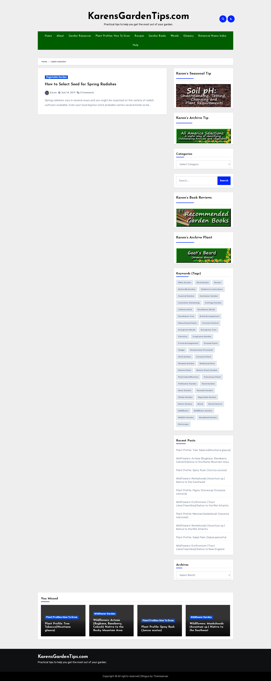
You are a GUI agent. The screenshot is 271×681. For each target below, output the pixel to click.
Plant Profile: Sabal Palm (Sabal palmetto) (201, 537)
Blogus (145, 676)
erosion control (210, 323)
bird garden (203, 282)
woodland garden (208, 417)
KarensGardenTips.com (138, 16)
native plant (184, 370)
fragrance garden (202, 336)
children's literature (212, 289)
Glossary (188, 36)
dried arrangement (209, 316)
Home (48, 36)
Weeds (175, 36)
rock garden (208, 384)
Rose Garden (184, 390)
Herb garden (184, 357)
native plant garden (207, 370)
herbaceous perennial (201, 350)
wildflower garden (203, 411)
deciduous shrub (206, 309)
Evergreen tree (208, 330)
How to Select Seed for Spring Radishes (80, 84)
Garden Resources (80, 36)
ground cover (211, 343)
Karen (53, 92)
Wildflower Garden (104, 613)
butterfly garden (186, 289)
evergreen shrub (186, 330)
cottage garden (213, 303)
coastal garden (186, 296)
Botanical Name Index (212, 36)
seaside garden (205, 390)
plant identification (188, 377)
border (217, 282)
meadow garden (186, 363)
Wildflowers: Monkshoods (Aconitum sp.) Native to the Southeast (207, 627)
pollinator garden (187, 384)
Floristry (182, 336)
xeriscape (183, 424)
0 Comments (87, 92)
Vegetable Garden (56, 77)
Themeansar (160, 676)
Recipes (139, 36)
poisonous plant (212, 377)
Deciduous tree (186, 316)
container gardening (188, 303)
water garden (185, 404)
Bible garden (184, 282)
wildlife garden (186, 417)
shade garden (185, 397)
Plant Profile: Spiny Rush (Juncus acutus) (201, 470)
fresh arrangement (188, 343)
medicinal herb (207, 363)
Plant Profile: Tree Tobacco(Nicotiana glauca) (203, 450)
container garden (209, 296)
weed (200, 404)
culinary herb (185, 309)
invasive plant (203, 357)
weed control (215, 404)
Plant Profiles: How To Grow (113, 36)
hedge (181, 350)
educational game (187, 323)
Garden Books (157, 36)
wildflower (183, 411)
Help (135, 45)
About (60, 36)
